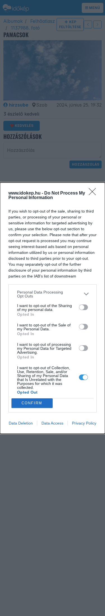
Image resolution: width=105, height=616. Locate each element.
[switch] (83, 307)
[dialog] (52, 308)
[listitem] (52, 294)
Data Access (52, 423)
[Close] (94, 193)
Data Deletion (21, 423)
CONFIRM (32, 403)
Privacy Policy (84, 423)
